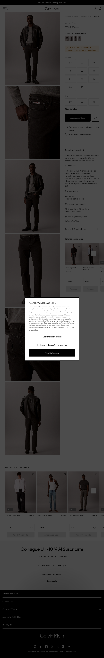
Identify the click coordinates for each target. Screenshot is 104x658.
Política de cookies (49, 327)
